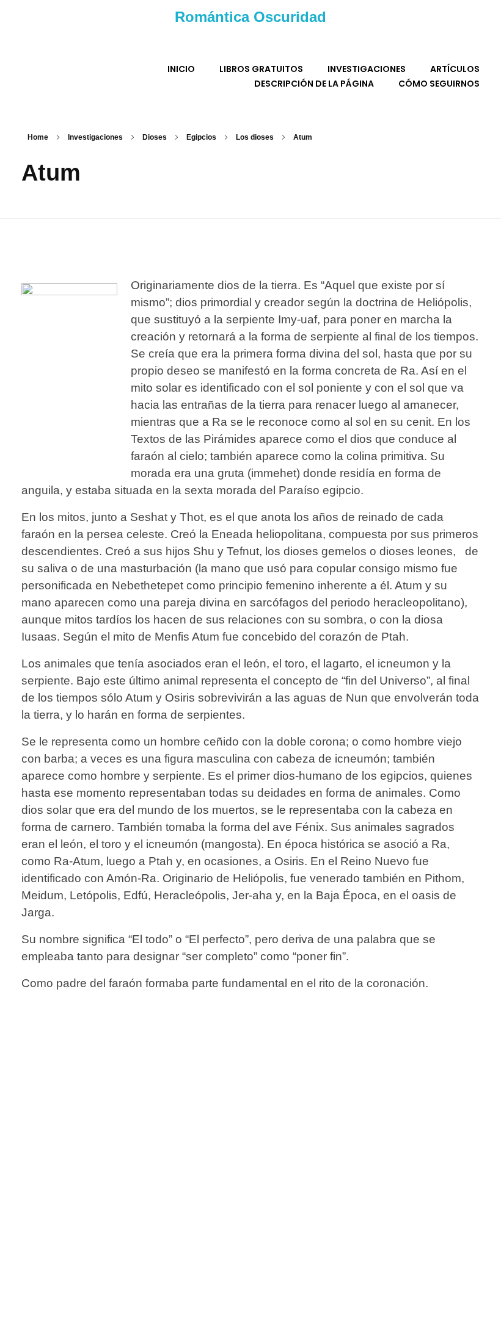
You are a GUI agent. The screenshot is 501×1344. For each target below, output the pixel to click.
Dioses (154, 137)
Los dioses (255, 137)
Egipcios (201, 137)
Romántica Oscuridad (250, 17)
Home (37, 137)
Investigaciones (95, 137)
